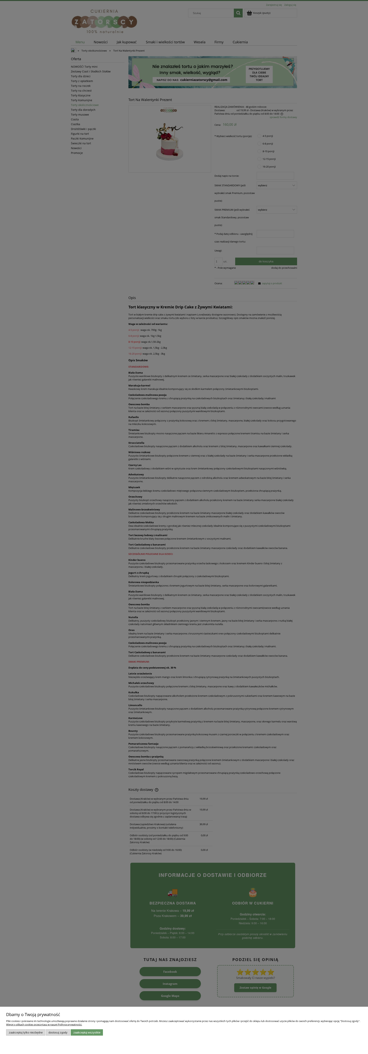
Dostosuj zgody (57, 1032)
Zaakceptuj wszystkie (86, 1032)
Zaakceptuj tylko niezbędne (26, 1032)
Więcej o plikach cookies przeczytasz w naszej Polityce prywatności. (44, 1024)
